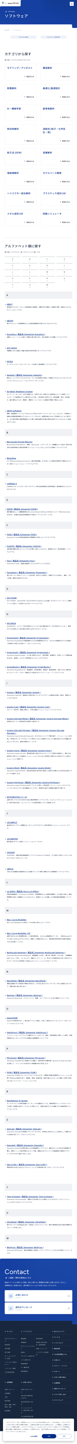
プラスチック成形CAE (28, 1356)
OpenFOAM (12, 1017)
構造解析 (23, 1338)
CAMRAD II (12, 483)
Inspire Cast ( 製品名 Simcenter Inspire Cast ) (28, 706)
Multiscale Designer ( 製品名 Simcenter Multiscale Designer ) (36, 952)
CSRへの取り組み (60, 1377)
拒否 (64, 1436)
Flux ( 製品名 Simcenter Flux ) (21, 560)
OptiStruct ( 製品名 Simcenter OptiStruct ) (27, 1032)
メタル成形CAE (26, 1360)
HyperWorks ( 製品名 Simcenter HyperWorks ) (29, 667)
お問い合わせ (27, 1382)
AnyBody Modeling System (20, 391)
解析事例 (57, 1349)
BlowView (11, 458)
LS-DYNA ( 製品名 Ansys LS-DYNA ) (23, 891)
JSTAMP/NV (12, 838)
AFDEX (10, 361)
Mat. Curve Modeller (17, 919)
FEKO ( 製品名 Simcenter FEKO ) (22, 534)
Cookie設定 (33, 1436)
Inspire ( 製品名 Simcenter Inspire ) (24, 692)
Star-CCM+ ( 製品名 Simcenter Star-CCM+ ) (27, 1164)
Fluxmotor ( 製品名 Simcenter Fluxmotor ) (27, 572)
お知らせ (57, 1360)
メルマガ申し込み (60, 1394)
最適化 (23, 1352)
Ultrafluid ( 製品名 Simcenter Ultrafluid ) (26, 1222)
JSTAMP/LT (12, 822)
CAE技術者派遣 (9, 1372)
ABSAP (10, 320)
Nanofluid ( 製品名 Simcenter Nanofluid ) (26, 980)
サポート (57, 1371)
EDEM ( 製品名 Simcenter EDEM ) (22, 509)
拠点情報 (7, 1401)
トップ (7, 30)
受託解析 (7, 1345)
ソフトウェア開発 (10, 1368)
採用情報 (7, 1411)
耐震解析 (23, 1342)
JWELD (10, 868)
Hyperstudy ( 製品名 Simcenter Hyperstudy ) (28, 652)
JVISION (11, 852)
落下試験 (7, 1352)
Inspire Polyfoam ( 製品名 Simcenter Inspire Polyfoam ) (33, 782)
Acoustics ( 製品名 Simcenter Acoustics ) (26, 334)
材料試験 (7, 1348)
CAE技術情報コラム (60, 1354)
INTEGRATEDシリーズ (17, 797)
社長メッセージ (9, 1389)
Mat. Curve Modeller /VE (18, 933)
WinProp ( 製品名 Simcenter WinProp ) (25, 1247)
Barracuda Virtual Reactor (20, 441)
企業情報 (10, 1382)
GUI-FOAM (12, 597)
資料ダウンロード (60, 1389)
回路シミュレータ (41, 1348)
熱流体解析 (39, 1338)
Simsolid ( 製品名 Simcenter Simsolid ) (25, 1145)
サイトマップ (58, 1400)
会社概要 (7, 1393)
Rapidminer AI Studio (17, 1100)
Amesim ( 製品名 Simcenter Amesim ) (24, 375)
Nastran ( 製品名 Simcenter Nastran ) (25, 995)
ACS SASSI (12, 347)
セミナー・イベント (60, 1366)
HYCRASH (11, 623)
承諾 (49, 1436)
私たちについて (59, 1331)
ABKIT (10, 304)
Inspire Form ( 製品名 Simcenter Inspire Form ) (29, 750)
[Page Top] (75, 1441)
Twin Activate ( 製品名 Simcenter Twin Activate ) (30, 1196)
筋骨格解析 (24, 1371)
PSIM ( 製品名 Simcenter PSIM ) (22, 1072)
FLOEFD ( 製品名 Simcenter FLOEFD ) (24, 546)
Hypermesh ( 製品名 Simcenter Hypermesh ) (28, 637)
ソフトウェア (27, 1331)
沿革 (6, 1397)
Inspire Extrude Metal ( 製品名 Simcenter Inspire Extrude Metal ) (38, 718)
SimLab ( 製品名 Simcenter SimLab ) (24, 1128)
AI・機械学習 (25, 1367)
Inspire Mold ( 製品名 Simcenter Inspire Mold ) (29, 767)
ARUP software (14, 410)
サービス (10, 1331)
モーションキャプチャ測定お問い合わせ (27, 1410)
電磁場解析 (24, 1364)
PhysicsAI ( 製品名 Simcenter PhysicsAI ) (26, 1057)
